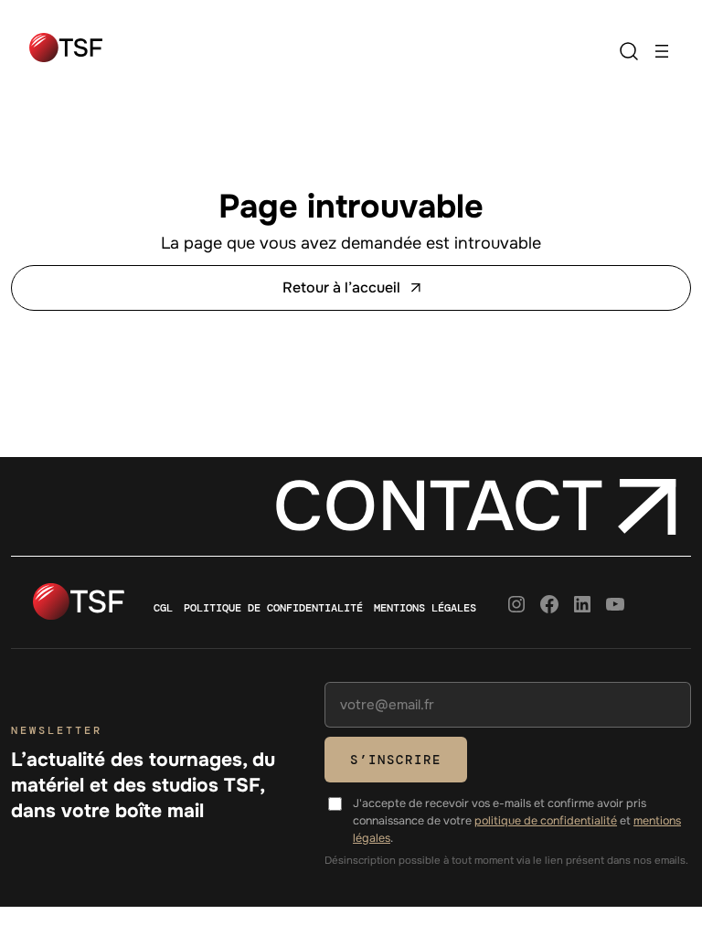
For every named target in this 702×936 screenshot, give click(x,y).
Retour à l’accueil (341, 287)
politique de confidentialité (545, 821)
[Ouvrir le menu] (662, 51)
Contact (437, 507)
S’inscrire (395, 759)
